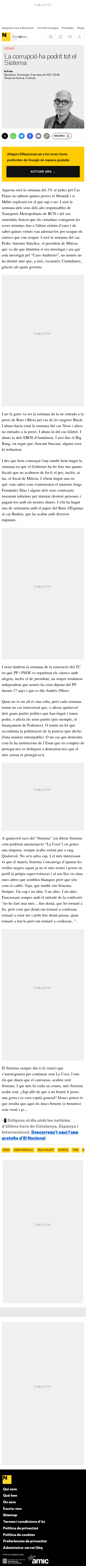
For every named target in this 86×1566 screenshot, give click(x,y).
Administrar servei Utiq (23, 1548)
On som (9, 1502)
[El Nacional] (6, 36)
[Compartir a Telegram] (22, 136)
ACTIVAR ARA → (43, 172)
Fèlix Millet (46, 1150)
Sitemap (10, 1515)
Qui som (10, 1489)
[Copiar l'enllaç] (47, 136)
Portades (68, 28)
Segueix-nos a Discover (18, 28)
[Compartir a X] (5, 136)
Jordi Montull (23, 1150)
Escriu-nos (12, 1509)
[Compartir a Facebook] (30, 136)
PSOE (6, 1150)
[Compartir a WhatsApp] (13, 136)
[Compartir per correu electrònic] (38, 136)
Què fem (10, 1495)
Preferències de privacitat (25, 1541)
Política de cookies (19, 1535)
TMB (75, 1150)
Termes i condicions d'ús (24, 1521)
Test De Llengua (48, 28)
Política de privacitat (20, 1528)
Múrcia (63, 1150)
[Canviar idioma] (70, 36)
